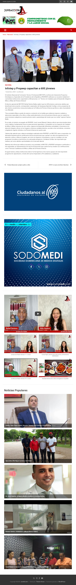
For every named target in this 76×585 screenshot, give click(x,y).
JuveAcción (20, 92)
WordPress (61, 582)
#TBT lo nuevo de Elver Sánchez (59, 165)
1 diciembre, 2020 (10, 92)
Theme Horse (40, 582)
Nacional (8, 85)
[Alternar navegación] (5, 30)
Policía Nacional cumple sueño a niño (18, 165)
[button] (20, 346)
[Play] (38, 314)
